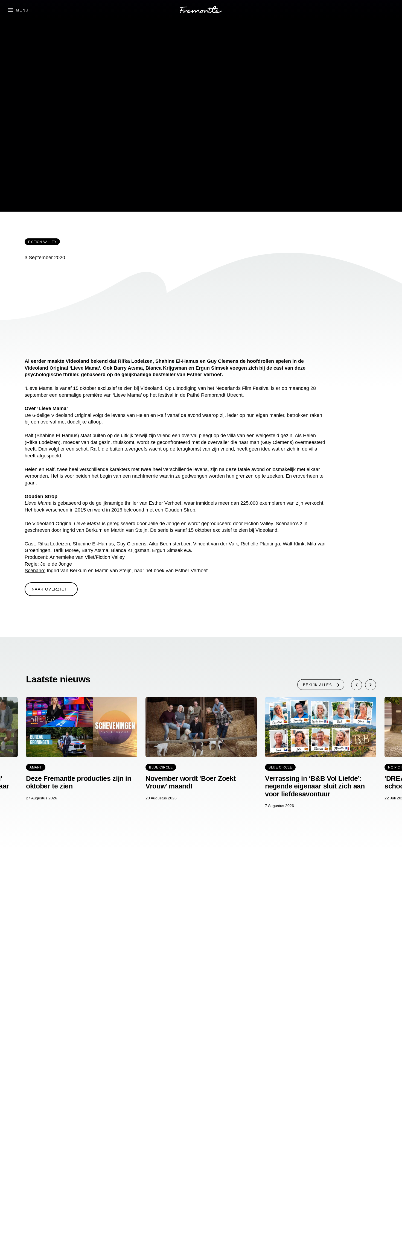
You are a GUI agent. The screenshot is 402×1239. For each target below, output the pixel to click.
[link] (201, 10)
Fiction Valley (42, 242)
